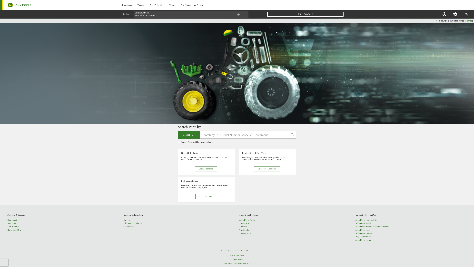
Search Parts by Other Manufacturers (197, 142)
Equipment (127, 5)
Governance (128, 226)
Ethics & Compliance (132, 223)
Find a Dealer (13, 226)
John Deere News (247, 220)
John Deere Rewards (364, 233)
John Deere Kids (363, 230)
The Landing (245, 230)
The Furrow (244, 223)
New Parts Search (305, 14)
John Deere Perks (363, 240)
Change (468, 20)
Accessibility (238, 263)
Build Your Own (14, 230)
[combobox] (244, 134)
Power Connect (246, 233)
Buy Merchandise (363, 236)
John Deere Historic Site (366, 220)
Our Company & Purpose (192, 5)
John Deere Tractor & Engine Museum (372, 226)
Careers (126, 220)
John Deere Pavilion (364, 223)
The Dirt (243, 226)
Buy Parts (11, 223)
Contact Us (247, 263)
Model (188, 134)
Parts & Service (157, 5)
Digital (172, 5)
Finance (140, 5)
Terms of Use (227, 263)
